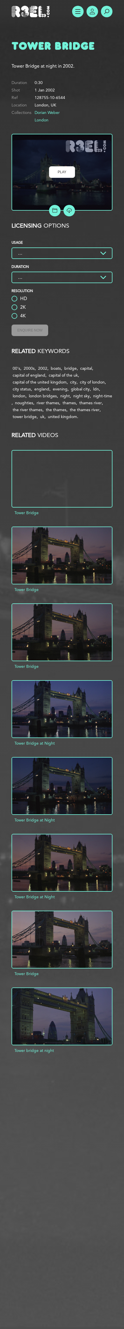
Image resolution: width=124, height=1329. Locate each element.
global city (80, 389)
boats (56, 368)
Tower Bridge (26, 512)
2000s (29, 368)
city (73, 382)
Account (92, 11)
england (41, 389)
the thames (56, 409)
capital (86, 368)
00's (16, 368)
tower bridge (25, 416)
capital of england (29, 375)
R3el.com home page (32, 11)
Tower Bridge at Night (34, 743)
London (41, 120)
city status (22, 389)
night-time (102, 396)
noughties (24, 403)
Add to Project (55, 210)
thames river (90, 403)
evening (60, 389)
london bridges (43, 396)
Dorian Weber (47, 112)
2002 (42, 368)
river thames (48, 403)
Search (106, 11)
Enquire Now (29, 330)
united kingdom (62, 416)
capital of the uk (63, 375)
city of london (92, 382)
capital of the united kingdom (40, 382)
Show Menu (78, 11)
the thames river (84, 409)
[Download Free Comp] (69, 210)
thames (69, 403)
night (65, 396)
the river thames (27, 409)
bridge (70, 368)
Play (62, 172)
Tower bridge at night (34, 1050)
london (19, 396)
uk (42, 416)
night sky (81, 396)
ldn (96, 389)
